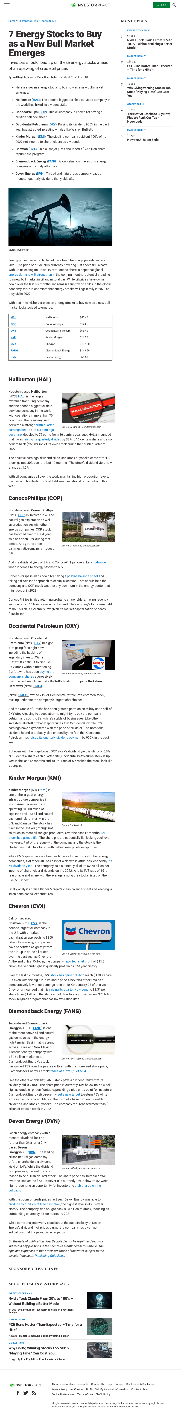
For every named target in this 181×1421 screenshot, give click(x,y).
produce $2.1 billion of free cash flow (34, 1204)
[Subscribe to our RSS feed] (34, 1393)
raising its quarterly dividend (69, 989)
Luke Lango (27, 1309)
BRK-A (37, 686)
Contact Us (97, 1384)
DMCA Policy (103, 1394)
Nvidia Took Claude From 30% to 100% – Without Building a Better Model (149, 44)
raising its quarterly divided (42, 439)
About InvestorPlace (63, 1384)
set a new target (68, 1094)
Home (11, 20)
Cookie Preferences (63, 1394)
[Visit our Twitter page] (25, 1393)
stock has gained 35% (65, 975)
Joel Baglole (19, 77)
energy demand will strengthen (30, 274)
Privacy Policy (60, 1389)
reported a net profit (78, 961)
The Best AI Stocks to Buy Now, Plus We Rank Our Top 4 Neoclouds (148, 117)
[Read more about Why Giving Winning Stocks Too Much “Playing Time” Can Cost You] (99, 1350)
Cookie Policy (139, 1389)
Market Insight (17, 1319)
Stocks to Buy (48, 20)
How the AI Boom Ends (142, 140)
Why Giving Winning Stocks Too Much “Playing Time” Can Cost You (149, 91)
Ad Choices (76, 1389)
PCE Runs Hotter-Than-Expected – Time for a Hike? (149, 68)
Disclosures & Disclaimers (141, 1384)
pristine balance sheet (82, 576)
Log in (163, 5)
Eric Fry (25, 1359)
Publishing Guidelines (49, 1255)
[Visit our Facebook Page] (17, 1393)
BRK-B (22, 695)
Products (83, 1384)
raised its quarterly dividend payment (55, 737)
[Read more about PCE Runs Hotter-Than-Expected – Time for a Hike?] (99, 1326)
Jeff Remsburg (31, 1335)
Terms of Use (85, 1394)
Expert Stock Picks (28, 20)
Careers (119, 1384)
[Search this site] (174, 4)
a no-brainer (98, 562)
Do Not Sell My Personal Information (107, 1389)
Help (109, 1384)
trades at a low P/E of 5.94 (67, 1071)
